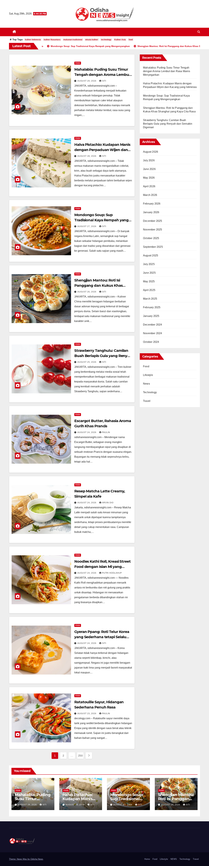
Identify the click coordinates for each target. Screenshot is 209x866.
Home (147, 859)
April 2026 (149, 186)
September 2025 (153, 246)
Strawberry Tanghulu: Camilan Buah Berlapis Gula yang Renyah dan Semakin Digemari (103, 355)
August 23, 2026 (87, 713)
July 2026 (149, 160)
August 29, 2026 (87, 81)
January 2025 (151, 316)
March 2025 (150, 298)
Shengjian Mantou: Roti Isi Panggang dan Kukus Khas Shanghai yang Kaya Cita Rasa (100, 285)
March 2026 (150, 195)
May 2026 (149, 177)
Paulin (106, 432)
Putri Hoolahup (112, 573)
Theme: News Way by (20, 859)
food (131, 39)
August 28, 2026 (87, 156)
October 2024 (151, 342)
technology (106, 39)
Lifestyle (148, 375)
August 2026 (150, 151)
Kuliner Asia (120, 39)
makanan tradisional (72, 39)
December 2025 (152, 221)
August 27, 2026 (87, 226)
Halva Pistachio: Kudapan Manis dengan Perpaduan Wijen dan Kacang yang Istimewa (102, 149)
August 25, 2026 (87, 362)
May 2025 (149, 281)
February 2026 (152, 203)
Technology (150, 392)
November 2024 (152, 333)
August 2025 (150, 255)
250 (80, 755)
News (146, 383)
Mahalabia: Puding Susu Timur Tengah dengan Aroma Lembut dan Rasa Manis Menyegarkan (102, 74)
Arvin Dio (107, 502)
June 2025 (149, 272)
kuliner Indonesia (33, 39)
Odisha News (37, 859)
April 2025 (149, 290)
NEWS (173, 859)
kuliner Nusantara (52, 39)
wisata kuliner (91, 39)
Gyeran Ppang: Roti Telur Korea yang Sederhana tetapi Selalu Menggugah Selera (101, 637)
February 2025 (152, 307)
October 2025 (151, 238)
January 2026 (151, 212)
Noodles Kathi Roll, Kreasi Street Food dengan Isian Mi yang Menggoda (102, 566)
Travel (146, 401)
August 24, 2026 (87, 432)
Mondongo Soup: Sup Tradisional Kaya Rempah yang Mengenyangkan (101, 220)
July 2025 (149, 264)
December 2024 (152, 324)
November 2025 (152, 229)
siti (104, 81)
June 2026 (149, 169)
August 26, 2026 (87, 292)
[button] (198, 31)
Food (77, 63)
